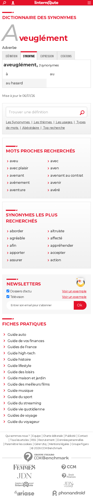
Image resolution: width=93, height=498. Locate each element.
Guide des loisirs (21, 372)
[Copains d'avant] (24, 484)
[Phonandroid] (68, 493)
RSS (33, 440)
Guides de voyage (22, 415)
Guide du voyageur (24, 422)
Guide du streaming (24, 403)
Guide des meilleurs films (29, 384)
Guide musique (20, 391)
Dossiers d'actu (20, 291)
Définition (11, 56)
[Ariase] (24, 493)
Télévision (16, 297)
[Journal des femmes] (24, 467)
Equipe (36, 435)
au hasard (14, 83)
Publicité (70, 435)
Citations (66, 56)
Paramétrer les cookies (18, 444)
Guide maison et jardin (27, 378)
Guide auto (17, 335)
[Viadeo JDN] (68, 484)
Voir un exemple (74, 291)
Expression (46, 56)
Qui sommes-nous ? (17, 435)
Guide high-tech (21, 353)
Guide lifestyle (19, 366)
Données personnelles (70, 440)
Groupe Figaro (79, 444)
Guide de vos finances (26, 341)
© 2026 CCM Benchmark (46, 448)
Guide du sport (20, 397)
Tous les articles (19, 440)
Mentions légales (59, 444)
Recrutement (46, 440)
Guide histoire (19, 359)
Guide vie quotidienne (26, 409)
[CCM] (68, 467)
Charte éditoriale (53, 435)
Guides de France (22, 347)
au (52, 74)
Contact (83, 435)
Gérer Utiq (40, 444)
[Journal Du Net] (24, 476)
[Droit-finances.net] (68, 476)
